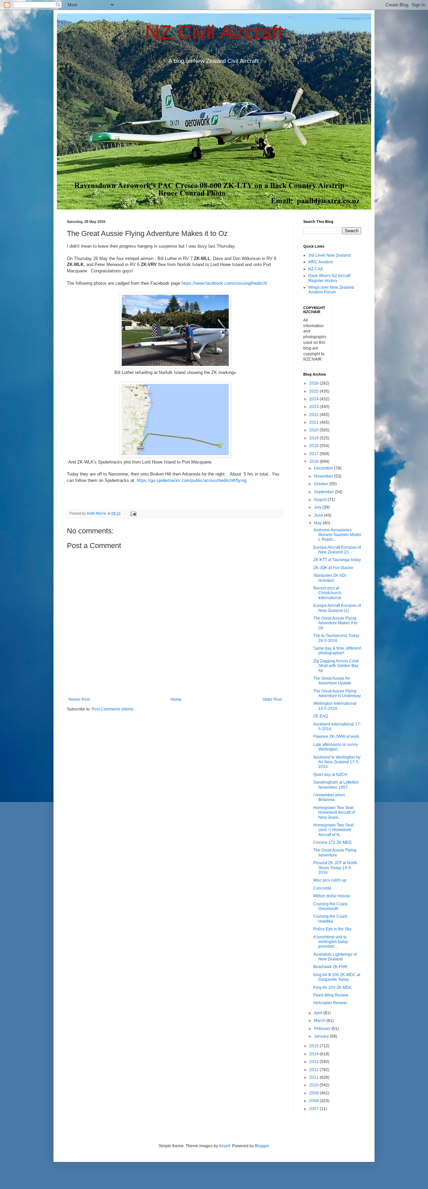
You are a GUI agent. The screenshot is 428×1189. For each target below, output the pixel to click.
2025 (314, 391)
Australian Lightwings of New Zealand (335, 956)
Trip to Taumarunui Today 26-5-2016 (336, 638)
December (324, 468)
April (318, 1013)
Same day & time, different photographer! (337, 650)
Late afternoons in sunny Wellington (335, 747)
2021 (314, 422)
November (324, 476)
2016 (314, 461)
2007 (314, 1108)
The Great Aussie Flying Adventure (334, 852)
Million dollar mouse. (332, 896)
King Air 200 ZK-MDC (332, 987)
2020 (314, 430)
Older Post (272, 699)
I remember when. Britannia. (329, 797)
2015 (314, 1046)
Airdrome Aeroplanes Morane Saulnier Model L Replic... (337, 535)
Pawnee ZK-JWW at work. (336, 736)
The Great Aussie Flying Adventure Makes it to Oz (335, 623)
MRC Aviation (320, 262)
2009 (314, 1093)
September (324, 492)
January (322, 1036)
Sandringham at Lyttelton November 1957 (336, 784)
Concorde (322, 888)
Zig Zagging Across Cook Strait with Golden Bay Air (336, 666)
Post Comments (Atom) (112, 709)
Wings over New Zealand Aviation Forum (331, 289)
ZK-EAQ (320, 716)
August (321, 499)
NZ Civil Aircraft (214, 32)
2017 (314, 453)
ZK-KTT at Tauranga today (337, 559)
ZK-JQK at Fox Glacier (333, 567)
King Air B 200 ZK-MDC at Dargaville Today (336, 977)
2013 (314, 1061)
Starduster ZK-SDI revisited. (329, 577)
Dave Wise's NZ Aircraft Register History (329, 278)
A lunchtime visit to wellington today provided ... (330, 942)
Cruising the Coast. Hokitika (330, 918)
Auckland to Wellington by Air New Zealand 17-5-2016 (336, 762)
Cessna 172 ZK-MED (332, 842)
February (322, 1028)
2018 (314, 445)
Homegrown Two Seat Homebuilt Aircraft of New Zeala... (334, 812)
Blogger (262, 1146)
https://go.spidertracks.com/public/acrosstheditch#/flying (190, 480)
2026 (314, 383)
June (319, 515)
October (321, 484)
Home (176, 699)
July (318, 507)
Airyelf (224, 1146)
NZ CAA (315, 269)
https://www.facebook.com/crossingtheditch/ (224, 283)
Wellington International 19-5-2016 (334, 705)
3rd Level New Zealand (329, 255)
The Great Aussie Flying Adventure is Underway (337, 693)
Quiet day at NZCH (330, 774)
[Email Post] (133, 513)
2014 (314, 1054)
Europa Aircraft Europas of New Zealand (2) (337, 549)
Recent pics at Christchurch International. (327, 593)
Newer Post (79, 699)
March (320, 1020)
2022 (314, 414)
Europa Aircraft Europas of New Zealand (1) (337, 608)
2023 (314, 406)
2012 (314, 1069)
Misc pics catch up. (330, 880)
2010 (314, 1085)
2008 (314, 1100)
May (318, 523)
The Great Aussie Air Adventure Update (332, 680)
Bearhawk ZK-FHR (330, 966)
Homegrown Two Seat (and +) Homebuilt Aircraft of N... (333, 830)
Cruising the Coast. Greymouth (330, 906)
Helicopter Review (330, 1003)
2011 (314, 1077)
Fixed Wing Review (330, 995)
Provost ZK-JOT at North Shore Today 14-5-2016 (335, 868)
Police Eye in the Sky (332, 929)
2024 (314, 399)
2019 (314, 438)
